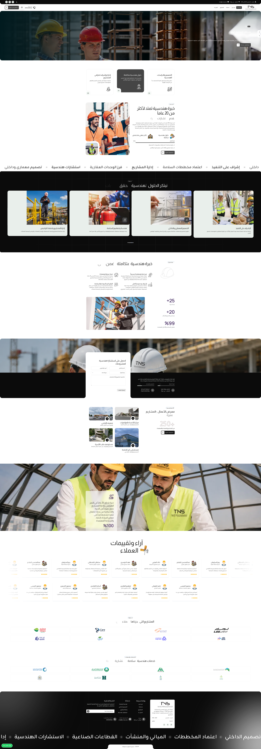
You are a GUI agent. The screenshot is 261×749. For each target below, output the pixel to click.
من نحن (233, 7)
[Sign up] (88, 711)
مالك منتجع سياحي (48, 564)
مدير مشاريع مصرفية (77, 564)
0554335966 (28, 8)
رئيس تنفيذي (62, 588)
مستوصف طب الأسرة (104, 444)
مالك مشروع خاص (30, 588)
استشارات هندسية (122, 712)
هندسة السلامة (123, 704)
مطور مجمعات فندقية (89, 588)
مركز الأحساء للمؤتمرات (129, 422)
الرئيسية (239, 7)
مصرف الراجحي (107, 423)
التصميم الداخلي (123, 707)
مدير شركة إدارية (121, 588)
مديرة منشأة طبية (137, 564)
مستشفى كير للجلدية (130, 450)
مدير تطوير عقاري (108, 564)
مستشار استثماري (150, 588)
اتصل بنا (216, 7)
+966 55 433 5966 (145, 391)
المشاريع (222, 7)
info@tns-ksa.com (223, 2)
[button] (259, 32)
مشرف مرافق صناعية (17, 564)
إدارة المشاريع (123, 710)
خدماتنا (227, 7)
